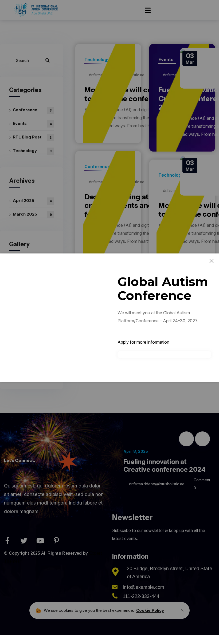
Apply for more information (143, 342)
